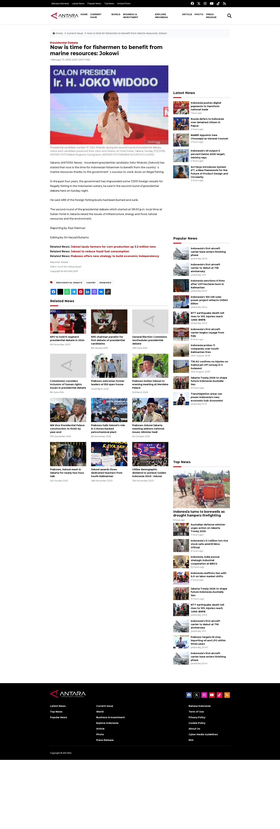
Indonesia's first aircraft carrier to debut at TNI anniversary (205, 268)
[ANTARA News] (64, 15)
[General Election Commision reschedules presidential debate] (150, 321)
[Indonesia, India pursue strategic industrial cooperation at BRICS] (181, 561)
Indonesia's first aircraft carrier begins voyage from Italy (207, 333)
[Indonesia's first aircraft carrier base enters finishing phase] (181, 253)
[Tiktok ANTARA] (218, 3)
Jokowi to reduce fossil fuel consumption (100, 251)
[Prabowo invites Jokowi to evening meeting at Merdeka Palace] (150, 365)
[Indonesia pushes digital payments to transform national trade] (181, 107)
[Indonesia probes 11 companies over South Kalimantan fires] (181, 350)
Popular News (94, 3)
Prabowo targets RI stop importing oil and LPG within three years (208, 640)
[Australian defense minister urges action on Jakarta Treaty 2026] (181, 529)
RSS (191, 740)
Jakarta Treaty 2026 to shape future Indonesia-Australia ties (209, 381)
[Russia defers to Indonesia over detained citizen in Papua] (181, 123)
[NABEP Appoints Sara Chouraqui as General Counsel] (181, 139)
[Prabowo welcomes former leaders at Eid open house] (109, 365)
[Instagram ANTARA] (205, 3)
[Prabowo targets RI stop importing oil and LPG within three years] (181, 641)
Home (84, 14)
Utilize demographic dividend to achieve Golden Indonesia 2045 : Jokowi (149, 473)
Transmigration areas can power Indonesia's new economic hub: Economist (207, 397)
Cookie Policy (197, 723)
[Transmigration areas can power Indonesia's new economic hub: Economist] (181, 398)
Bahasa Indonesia (60, 3)
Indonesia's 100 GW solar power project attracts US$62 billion (209, 300)
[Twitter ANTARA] (198, 3)
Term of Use (196, 711)
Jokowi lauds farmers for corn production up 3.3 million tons (113, 246)
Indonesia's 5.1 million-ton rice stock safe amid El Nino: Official (209, 544)
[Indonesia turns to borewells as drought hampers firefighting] (201, 489)
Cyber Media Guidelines (203, 734)
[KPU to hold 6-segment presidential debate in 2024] (68, 321)
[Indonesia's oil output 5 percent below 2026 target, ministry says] (181, 155)
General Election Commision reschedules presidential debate (149, 340)
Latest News (78, 3)
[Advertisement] (201, 64)
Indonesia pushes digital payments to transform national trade (206, 106)
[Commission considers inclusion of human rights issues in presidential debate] (68, 365)
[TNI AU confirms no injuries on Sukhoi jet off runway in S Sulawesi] (181, 366)
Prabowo (105, 283)
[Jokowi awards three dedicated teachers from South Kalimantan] (109, 453)
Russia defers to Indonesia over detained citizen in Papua (207, 122)
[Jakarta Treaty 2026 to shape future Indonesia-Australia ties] (181, 382)
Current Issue (95, 15)
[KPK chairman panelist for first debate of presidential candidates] (109, 321)
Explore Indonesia (161, 15)
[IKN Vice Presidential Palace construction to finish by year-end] (68, 409)
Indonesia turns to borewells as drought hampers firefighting (199, 513)
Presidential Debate (64, 42)
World (115, 14)
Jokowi (91, 283)
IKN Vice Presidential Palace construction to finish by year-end (67, 429)
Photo (199, 14)
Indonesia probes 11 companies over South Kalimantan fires (205, 349)
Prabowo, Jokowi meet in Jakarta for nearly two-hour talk (67, 473)
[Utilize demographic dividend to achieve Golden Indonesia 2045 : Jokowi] (150, 453)
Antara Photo (123, 3)
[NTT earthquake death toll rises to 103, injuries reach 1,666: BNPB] (181, 317)
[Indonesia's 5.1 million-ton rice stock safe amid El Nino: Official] (181, 545)
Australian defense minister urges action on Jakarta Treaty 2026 (208, 528)
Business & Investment (130, 15)
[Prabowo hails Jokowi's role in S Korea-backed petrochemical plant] (109, 409)
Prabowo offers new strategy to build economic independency (115, 256)
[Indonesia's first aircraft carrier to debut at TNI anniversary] (181, 269)
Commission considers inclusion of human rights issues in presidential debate (68, 384)
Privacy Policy (197, 717)
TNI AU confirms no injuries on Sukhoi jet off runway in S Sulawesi (209, 365)
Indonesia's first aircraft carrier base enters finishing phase (208, 252)
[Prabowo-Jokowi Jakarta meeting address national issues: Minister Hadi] (150, 409)
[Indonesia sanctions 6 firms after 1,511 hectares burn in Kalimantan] (181, 285)
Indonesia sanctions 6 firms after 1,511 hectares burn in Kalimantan (208, 284)
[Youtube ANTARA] (212, 3)
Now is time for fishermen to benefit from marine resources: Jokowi (127, 33)
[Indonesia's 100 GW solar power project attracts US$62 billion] (181, 301)
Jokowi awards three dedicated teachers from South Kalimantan (106, 473)
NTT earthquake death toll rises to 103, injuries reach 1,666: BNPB (207, 316)
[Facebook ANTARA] (192, 3)
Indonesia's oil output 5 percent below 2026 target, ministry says (208, 154)
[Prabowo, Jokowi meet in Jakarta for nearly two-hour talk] (68, 453)
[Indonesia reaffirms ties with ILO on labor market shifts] (181, 577)
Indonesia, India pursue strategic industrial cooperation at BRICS (205, 560)
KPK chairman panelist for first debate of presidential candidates (108, 340)
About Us (194, 728)
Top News (109, 3)
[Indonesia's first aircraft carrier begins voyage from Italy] (181, 333)
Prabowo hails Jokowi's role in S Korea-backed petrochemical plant (108, 429)
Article (187, 14)
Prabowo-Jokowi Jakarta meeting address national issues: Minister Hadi (148, 429)
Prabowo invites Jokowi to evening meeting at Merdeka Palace (150, 384)
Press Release (211, 15)
